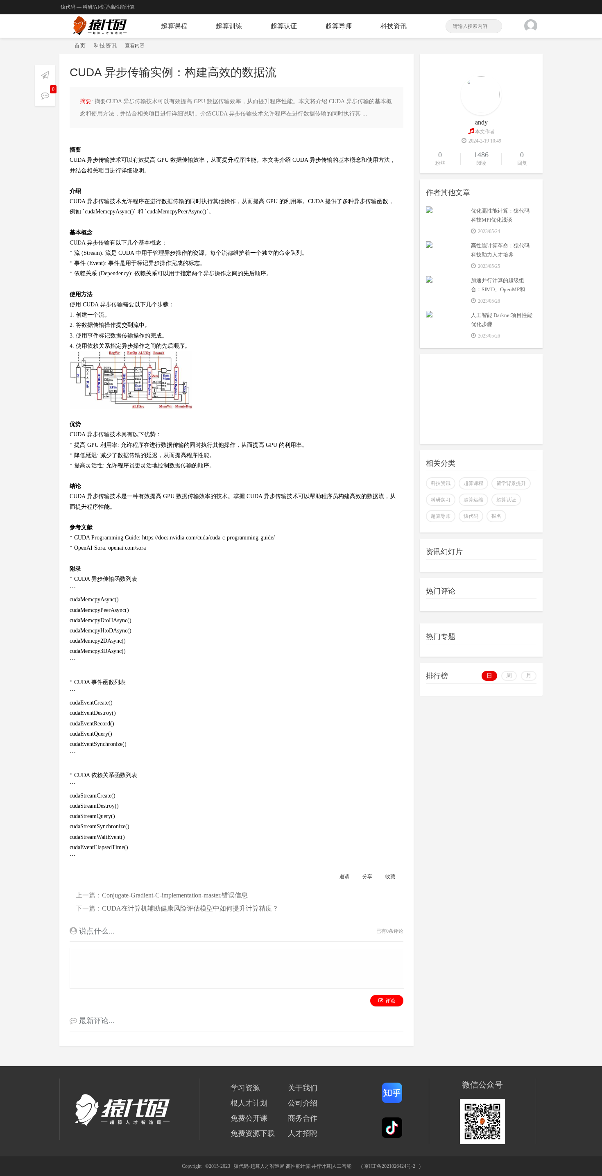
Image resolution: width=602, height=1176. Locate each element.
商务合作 (302, 1118)
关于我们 (302, 1088)
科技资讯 (393, 26)
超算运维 (473, 500)
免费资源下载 (253, 1133)
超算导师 (339, 26)
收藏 (390, 876)
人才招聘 (302, 1133)
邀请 (344, 876)
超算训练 (229, 26)
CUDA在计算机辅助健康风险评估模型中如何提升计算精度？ (190, 908)
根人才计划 (249, 1103)
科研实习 (440, 500)
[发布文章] (45, 75)
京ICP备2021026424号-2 (389, 1166)
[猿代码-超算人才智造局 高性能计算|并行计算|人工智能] (99, 25)
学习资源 (245, 1088)
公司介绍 (302, 1103)
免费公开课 (249, 1118)
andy (481, 122)
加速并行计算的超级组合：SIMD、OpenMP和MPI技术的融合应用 (498, 289)
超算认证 (284, 26)
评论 (390, 1001)
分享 (367, 876)
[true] (495, 26)
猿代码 (471, 516)
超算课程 (174, 26)
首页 (80, 46)
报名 (496, 516)
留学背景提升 (511, 483)
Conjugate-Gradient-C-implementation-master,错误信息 (175, 895)
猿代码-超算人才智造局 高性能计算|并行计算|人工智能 (62, 46)
